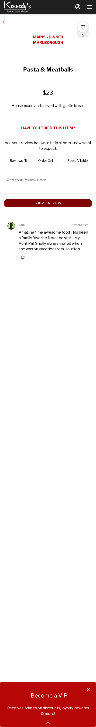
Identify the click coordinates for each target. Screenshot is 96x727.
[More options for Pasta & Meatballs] (83, 27)
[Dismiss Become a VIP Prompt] (88, 689)
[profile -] (78, 7)
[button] (5, 22)
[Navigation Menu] (89, 7)
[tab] (18, 160)
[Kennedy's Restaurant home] (25, 7)
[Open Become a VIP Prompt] (48, 723)
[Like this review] (24, 257)
